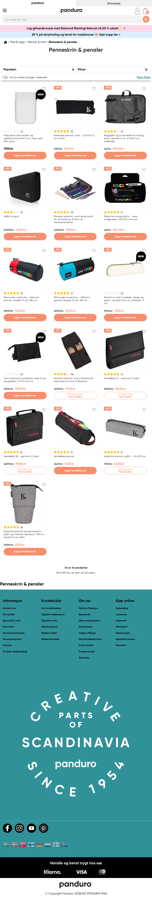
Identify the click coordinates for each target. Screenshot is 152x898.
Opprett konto (49, 620)
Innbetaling (122, 608)
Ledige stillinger (87, 633)
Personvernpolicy (12, 639)
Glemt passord (49, 626)
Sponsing (84, 657)
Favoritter (8, 626)
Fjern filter (144, 77)
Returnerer (122, 626)
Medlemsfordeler (50, 639)
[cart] (145, 11)
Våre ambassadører (90, 620)
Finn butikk (9, 614)
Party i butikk (86, 645)
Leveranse (121, 614)
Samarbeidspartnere (90, 639)
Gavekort (121, 645)
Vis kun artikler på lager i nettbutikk (28, 77)
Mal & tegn (17, 42)
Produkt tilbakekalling (15, 651)
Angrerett (121, 620)
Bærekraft (84, 614)
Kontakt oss (9, 608)
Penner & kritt (37, 42)
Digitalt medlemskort (53, 614)
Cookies (7, 645)
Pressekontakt (87, 651)
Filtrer (82, 69)
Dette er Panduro (88, 608)
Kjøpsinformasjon (125, 639)
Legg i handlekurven (25, 155)
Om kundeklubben (51, 608)
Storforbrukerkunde (13, 633)
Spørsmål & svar (12, 620)
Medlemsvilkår (49, 633)
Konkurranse (85, 626)
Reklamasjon (123, 633)
